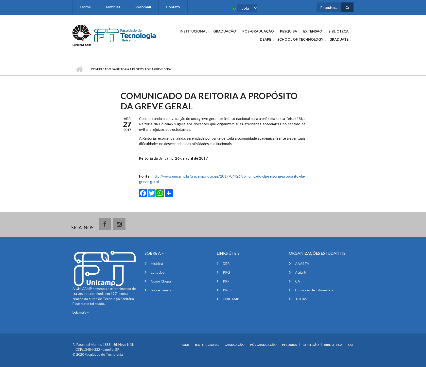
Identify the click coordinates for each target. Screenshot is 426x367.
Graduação (224, 31)
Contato (173, 6)
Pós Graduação (263, 344)
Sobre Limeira (161, 290)
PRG (226, 272)
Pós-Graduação (258, 31)
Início (79, 69)
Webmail (143, 6)
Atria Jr (300, 272)
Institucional (193, 31)
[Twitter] (152, 192)
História (157, 263)
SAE (351, 344)
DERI (227, 263)
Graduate (339, 39)
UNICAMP (231, 299)
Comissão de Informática (314, 290)
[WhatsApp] (160, 192)
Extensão (312, 31)
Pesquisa (288, 31)
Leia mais (79, 312)
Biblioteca (338, 31)
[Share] (169, 192)
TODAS (301, 299)
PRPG (227, 290)
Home (85, 6)
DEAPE (265, 39)
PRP (226, 281)
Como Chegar (161, 281)
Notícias (113, 6)
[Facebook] (143, 192)
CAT (298, 281)
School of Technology (300, 39)
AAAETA (302, 263)
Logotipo (158, 272)
